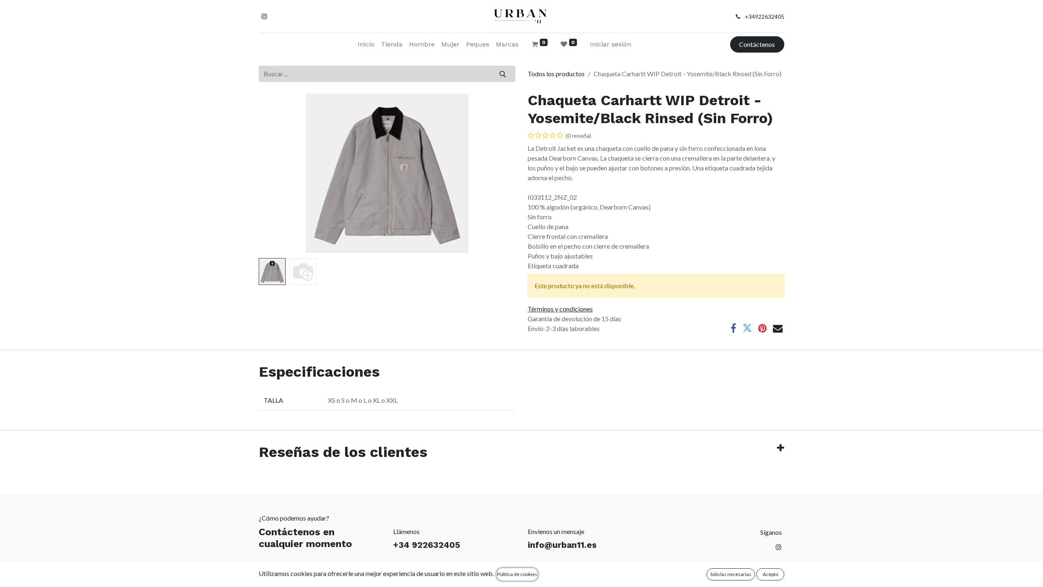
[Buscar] (503, 74)
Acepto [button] (770, 574)
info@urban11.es (562, 545)
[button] (278, 173)
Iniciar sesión (610, 44)
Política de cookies (517, 574)
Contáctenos (757, 44)
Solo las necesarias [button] (730, 574)
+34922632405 (764, 16)
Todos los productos (556, 73)
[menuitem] (366, 44)
